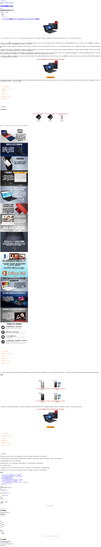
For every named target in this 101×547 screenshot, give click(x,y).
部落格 (3, 14)
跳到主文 (1, 8)
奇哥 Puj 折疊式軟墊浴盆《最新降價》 (7, 478)
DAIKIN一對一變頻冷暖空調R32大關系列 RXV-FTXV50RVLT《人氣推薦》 (12, 476)
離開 (4, 545)
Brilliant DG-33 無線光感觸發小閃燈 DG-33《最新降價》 (9, 481)
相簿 (2, 13)
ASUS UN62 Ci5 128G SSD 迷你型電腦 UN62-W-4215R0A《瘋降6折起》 (12, 474)
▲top (1, 496)
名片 (2, 15)
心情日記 (6, 495)
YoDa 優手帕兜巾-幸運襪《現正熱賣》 (7, 483)
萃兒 (1, 488)
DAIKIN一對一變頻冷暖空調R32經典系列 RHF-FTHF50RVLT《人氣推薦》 (12, 479)
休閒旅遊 (7, 12)
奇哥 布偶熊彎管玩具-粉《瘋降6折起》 (7, 477)
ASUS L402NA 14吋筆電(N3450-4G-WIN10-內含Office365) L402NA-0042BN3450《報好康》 (21, 19)
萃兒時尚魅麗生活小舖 (6, 6)
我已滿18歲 (2, 545)
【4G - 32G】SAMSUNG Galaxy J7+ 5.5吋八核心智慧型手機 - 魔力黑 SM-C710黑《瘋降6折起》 (15, 482)
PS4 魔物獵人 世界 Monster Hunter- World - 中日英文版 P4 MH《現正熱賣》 (12, 480)
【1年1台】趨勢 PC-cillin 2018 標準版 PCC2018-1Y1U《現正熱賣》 (11, 475)
